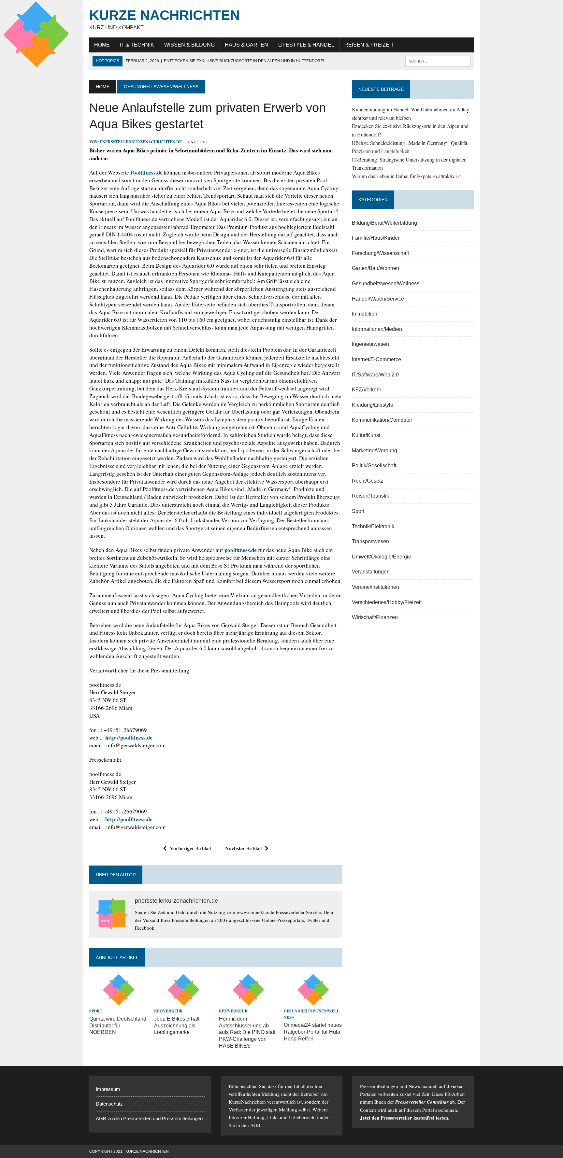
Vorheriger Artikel (190, 848)
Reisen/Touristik (370, 496)
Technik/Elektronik (373, 526)
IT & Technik (137, 45)
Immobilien (364, 314)
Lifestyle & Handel (306, 45)
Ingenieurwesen (370, 344)
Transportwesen (370, 541)
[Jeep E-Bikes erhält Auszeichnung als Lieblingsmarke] (183, 1001)
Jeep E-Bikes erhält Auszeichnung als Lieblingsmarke (176, 1025)
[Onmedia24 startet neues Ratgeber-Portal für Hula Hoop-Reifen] (313, 1001)
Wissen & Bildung (189, 45)
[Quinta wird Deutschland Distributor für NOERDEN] (118, 1001)
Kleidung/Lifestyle (372, 405)
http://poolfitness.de (128, 737)
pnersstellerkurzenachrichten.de (141, 142)
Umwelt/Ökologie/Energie (381, 556)
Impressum (108, 1089)
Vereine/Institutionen (375, 587)
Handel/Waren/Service (378, 299)
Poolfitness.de (146, 172)
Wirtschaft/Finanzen (375, 617)
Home (102, 45)
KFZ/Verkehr (168, 1011)
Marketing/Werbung (374, 450)
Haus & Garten (246, 45)
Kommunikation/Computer (382, 420)
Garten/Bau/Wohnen (375, 268)
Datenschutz (109, 1104)
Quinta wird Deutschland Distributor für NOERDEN (117, 1025)
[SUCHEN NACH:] (437, 61)
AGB (255, 1125)
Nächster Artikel (243, 848)
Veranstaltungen (371, 571)
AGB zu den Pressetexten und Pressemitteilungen (149, 1118)
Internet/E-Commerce (376, 359)
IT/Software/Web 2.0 (375, 374)
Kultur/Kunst (366, 435)
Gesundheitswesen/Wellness (385, 283)
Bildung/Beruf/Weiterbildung (384, 223)
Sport (95, 1011)
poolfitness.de (240, 550)
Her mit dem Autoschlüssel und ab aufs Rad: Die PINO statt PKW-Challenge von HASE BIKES (247, 1032)
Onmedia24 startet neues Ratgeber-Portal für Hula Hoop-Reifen (313, 1031)
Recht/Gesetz (367, 481)
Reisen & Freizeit (369, 45)
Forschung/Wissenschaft (380, 253)
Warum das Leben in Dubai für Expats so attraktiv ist (406, 176)
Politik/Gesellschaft (374, 465)
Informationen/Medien (377, 329)
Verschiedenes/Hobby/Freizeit (387, 602)
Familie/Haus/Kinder (375, 238)
